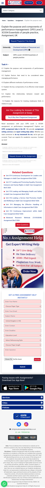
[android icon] (33, 388)
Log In (39, 3)
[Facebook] (19, 424)
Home (4, 20)
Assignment (19, 20)
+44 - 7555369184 (24, 432)
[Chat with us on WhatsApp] (4, 484)
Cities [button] (4, 403)
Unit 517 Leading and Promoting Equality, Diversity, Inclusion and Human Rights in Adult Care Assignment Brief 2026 (23, 185)
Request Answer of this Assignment (22, 156)
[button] (2, 2)
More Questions (22, 225)
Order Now (28, 3)
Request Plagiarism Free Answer (22, 41)
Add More (37, 359)
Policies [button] (5, 407)
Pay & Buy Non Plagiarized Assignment (22, 117)
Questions (11, 20)
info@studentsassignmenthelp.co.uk (24, 429)
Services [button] (6, 397)
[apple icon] (12, 388)
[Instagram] (26, 424)
